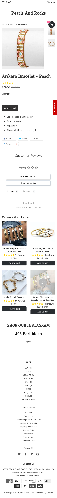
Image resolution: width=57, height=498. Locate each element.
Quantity (6, 93)
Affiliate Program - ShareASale (28, 419)
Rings (28, 388)
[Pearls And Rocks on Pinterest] (31, 454)
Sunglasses (28, 392)
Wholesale (28, 433)
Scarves (28, 395)
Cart (53, 2)
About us (28, 412)
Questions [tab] (27, 191)
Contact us (28, 416)
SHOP (8, 2)
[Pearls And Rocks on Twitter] (19, 454)
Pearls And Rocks (28, 13)
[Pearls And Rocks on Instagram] (37, 454)
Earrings (28, 385)
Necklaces (28, 378)
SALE (28, 371)
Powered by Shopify (44, 492)
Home (4, 24)
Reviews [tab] (10, 191)
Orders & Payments (28, 423)
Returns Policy (29, 430)
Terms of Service (29, 440)
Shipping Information (28, 426)
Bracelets (28, 381)
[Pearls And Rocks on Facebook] (25, 454)
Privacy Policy (28, 437)
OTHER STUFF (28, 399)
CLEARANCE (28, 374)
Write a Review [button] (29, 176)
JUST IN (28, 367)
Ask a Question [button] (29, 183)
